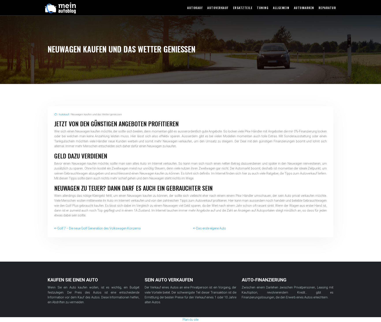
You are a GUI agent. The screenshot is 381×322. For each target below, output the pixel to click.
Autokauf (195, 7)
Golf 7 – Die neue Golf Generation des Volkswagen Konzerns (99, 228)
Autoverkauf (218, 7)
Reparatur (327, 7)
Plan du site (190, 319)
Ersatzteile (243, 7)
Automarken (304, 7)
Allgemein (281, 7)
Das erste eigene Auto (211, 228)
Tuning (263, 7)
